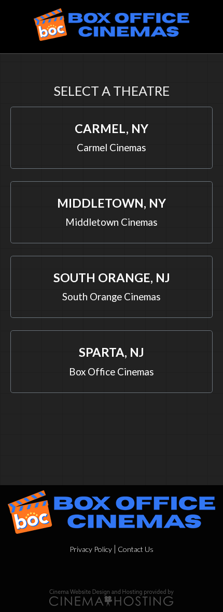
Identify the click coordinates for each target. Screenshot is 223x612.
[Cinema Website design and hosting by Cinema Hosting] (111, 596)
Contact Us (136, 549)
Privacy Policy (90, 549)
